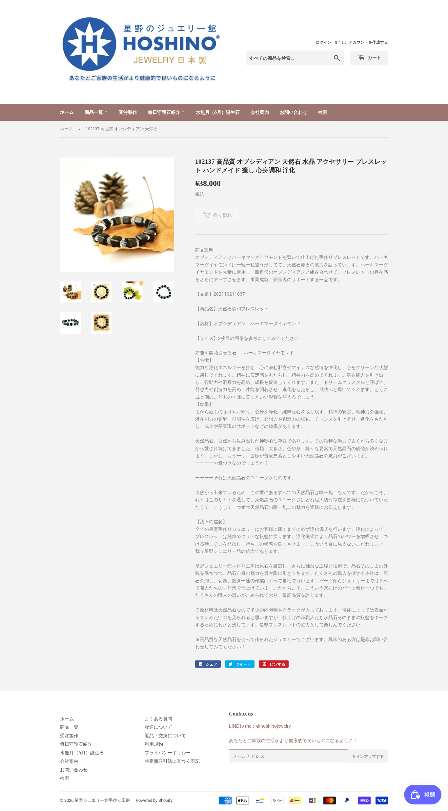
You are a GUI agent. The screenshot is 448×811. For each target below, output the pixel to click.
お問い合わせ (293, 112)
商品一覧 (94, 112)
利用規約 (154, 744)
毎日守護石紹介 (164, 112)
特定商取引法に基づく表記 (172, 761)
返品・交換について (165, 735)
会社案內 (260, 112)
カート (374, 57)
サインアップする (368, 756)
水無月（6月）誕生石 (218, 112)
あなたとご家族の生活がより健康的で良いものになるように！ (293, 740)
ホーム (67, 112)
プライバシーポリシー (168, 752)
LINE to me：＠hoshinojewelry (260, 726)
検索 (322, 112)
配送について (158, 727)
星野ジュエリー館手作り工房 (102, 800)
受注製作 (128, 112)
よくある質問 (158, 718)
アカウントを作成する (368, 42)
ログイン (324, 42)
